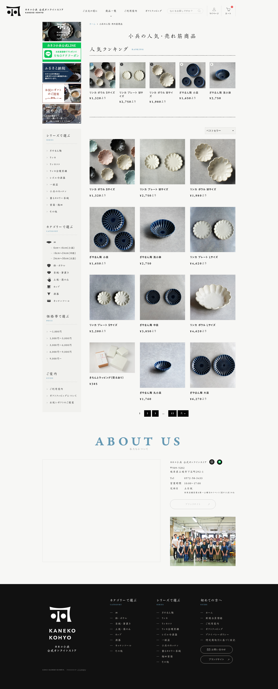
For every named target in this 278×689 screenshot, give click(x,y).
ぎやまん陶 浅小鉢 (151, 257)
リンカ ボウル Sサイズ (102, 189)
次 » (183, 413)
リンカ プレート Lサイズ (204, 257)
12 (172, 413)
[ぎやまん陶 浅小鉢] (162, 229)
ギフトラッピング (153, 11)
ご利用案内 (130, 11)
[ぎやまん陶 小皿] (112, 229)
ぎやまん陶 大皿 (199, 393)
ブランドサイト (192, 504)
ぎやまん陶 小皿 (98, 257)
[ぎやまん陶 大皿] (213, 365)
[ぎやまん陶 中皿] (162, 297)
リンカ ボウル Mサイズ (203, 189)
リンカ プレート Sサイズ (103, 325)
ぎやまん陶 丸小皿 (151, 393)
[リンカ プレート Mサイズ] (162, 161)
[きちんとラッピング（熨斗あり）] (112, 357)
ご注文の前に (90, 11)
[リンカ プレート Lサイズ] (213, 229)
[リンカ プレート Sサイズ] (112, 297)
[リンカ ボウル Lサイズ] (213, 297)
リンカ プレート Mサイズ (154, 189)
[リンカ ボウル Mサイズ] (213, 161)
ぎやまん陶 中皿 (149, 325)
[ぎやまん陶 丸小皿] (162, 365)
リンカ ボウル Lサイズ (203, 325)
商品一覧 (110, 11)
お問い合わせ (219, 649)
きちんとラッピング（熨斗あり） (106, 377)
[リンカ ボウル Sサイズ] (112, 161)
